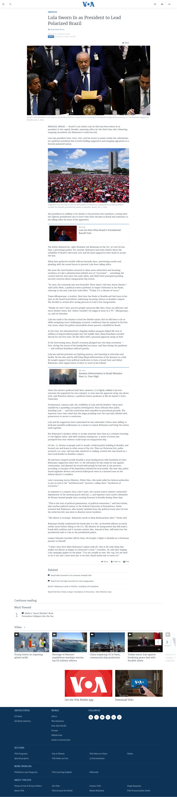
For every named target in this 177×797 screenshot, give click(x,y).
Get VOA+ (56, 786)
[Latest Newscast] (169, 4)
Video (18, 627)
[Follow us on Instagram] (108, 717)
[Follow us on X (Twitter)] (96, 717)
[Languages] (155, 4)
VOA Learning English (62, 772)
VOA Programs (21, 754)
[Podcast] (119, 717)
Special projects (21, 758)
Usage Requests (134, 786)
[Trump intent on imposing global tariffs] (31, 642)
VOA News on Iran (60, 758)
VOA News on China (98, 754)
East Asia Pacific (58, 726)
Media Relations (96, 791)
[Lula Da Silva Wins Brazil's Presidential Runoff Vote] (63, 233)
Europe (54, 730)
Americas (52, 12)
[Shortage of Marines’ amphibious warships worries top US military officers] (69, 642)
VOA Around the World (62, 791)
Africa (54, 716)
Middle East (56, 735)
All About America (22, 721)
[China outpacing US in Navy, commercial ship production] (107, 642)
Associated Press (57, 29)
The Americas (57, 721)
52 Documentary (97, 758)
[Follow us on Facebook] (90, 717)
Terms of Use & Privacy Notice (28, 786)
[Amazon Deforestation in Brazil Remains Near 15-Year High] (63, 376)
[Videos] (162, 4)
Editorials (93, 772)
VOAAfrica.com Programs (25, 772)
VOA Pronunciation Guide (138, 791)
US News (18, 716)
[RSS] (113, 717)
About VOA (19, 791)
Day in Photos (58, 754)
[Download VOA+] (139, 683)
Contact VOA (95, 786)
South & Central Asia (60, 740)
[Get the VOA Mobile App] (88, 683)
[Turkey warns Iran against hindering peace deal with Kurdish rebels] (145, 642)
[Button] (125, 42)
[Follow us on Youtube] (102, 717)
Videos (130, 754)
